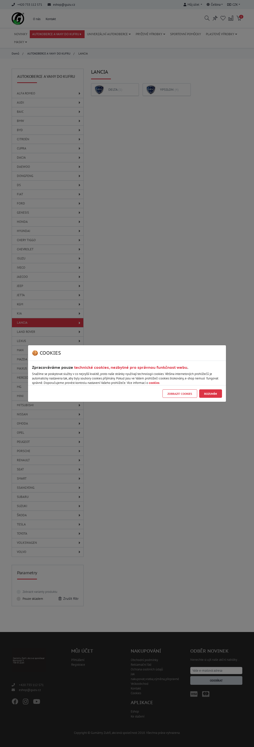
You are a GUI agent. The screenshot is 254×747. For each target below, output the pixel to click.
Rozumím (210, 394)
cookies (154, 383)
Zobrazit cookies (179, 394)
